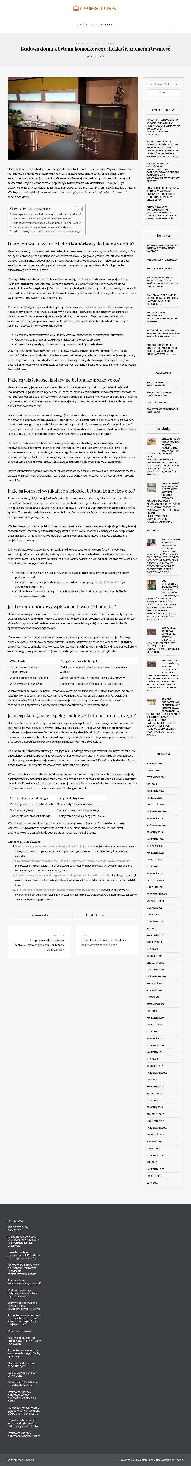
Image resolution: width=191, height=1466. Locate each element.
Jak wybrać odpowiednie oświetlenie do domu (23, 1384)
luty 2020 (152, 1031)
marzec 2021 (154, 942)
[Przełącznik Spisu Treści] (77, 209)
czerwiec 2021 (155, 921)
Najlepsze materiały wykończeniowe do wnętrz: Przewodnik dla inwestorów (162, 282)
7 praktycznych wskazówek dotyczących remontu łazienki (162, 317)
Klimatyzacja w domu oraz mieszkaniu (161, 394)
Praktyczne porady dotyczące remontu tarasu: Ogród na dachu (24, 1293)
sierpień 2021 (154, 907)
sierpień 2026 (154, 763)
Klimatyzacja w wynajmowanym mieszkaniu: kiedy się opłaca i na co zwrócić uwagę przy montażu (162, 212)
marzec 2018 (154, 1093)
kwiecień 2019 (155, 1052)
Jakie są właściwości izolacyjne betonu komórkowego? (42, 218)
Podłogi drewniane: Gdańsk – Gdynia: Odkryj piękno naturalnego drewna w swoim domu (162, 349)
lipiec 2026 (153, 770)
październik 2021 (157, 894)
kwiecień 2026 (155, 790)
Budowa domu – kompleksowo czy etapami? (24, 1282)
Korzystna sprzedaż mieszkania (169, 631)
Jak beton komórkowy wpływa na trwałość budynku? (41, 227)
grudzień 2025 (155, 804)
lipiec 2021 (153, 914)
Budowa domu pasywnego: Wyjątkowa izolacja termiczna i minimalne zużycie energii (163, 547)
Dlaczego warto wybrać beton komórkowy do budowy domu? (46, 214)
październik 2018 (157, 1072)
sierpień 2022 (154, 845)
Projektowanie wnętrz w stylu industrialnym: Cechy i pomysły (24, 1353)
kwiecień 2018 (155, 1086)
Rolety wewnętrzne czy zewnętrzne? (22, 1374)
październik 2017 (157, 1127)
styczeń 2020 (155, 1038)
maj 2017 (152, 1162)
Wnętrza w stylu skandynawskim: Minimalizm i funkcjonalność (55, 846)
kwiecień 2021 (155, 935)
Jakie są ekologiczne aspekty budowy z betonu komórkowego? (47, 231)
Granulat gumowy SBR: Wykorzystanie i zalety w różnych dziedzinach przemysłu (23, 1241)
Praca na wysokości (20, 1331)
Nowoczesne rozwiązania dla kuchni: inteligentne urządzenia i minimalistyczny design (23, 1269)
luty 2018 (152, 1100)
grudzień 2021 (155, 880)
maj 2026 (152, 784)
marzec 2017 (154, 1175)
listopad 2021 (155, 887)
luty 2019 (152, 1059)
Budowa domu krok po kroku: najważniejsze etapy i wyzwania (24, 1340)
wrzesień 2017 (155, 1134)
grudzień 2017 (155, 1114)
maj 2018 (152, 1079)
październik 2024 (157, 825)
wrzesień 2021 (155, 900)
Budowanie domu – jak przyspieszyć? (21, 1364)
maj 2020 (152, 1010)
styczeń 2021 (155, 955)
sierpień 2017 (154, 1141)
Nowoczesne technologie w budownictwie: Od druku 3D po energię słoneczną (24, 1410)
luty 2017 (152, 1182)
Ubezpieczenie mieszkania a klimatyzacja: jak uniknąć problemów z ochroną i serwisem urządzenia (163, 194)
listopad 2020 (155, 969)
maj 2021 (152, 928)
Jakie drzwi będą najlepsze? (18, 1228)
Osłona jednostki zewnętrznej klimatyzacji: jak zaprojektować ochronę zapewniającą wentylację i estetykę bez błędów (163, 172)
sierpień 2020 (154, 990)
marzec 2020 (154, 1024)
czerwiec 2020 (155, 1004)
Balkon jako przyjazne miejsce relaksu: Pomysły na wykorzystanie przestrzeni (162, 299)
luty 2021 (152, 949)
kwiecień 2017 (155, 1169)
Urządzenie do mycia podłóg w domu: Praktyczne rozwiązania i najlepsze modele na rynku (163, 447)
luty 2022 (152, 866)
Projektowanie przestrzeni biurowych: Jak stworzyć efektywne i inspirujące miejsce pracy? (24, 1320)
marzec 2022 (154, 859)
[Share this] (86, 914)
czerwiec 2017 (155, 1155)
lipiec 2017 (153, 1148)
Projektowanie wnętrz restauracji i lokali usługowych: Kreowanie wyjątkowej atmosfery (72, 861)
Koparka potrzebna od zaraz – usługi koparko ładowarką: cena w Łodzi (23, 1423)
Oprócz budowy (157, 402)
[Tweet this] (91, 914)
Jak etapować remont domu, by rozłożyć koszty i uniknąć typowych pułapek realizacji (163, 492)
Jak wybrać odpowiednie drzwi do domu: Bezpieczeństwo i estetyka (24, 1305)
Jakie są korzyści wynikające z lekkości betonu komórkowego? (46, 222)
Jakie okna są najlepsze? (162, 259)
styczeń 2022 (155, 873)
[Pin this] (102, 914)
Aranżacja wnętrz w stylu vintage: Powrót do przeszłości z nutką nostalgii (63, 875)
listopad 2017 (155, 1120)
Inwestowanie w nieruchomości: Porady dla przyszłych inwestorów (24, 1255)
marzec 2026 (154, 797)
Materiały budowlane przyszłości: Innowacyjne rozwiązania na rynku (163, 333)
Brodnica (153, 530)
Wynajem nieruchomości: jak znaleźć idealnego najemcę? (163, 248)
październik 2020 (157, 976)
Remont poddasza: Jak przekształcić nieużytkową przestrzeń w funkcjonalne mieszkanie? (163, 706)
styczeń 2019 (155, 1065)
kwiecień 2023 (155, 839)
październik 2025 (157, 811)
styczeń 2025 (155, 818)
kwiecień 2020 (155, 1017)
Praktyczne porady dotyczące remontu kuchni (24, 1434)
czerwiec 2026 (155, 777)
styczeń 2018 (155, 1107)
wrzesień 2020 (155, 983)
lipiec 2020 (153, 997)
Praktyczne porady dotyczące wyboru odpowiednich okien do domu (22, 1396)
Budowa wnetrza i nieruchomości (95, 44)
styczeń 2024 (155, 832)
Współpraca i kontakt (95, 24)
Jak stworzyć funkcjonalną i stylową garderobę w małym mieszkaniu (59, 889)
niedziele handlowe (159, 268)
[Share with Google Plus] (97, 914)
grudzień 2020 (155, 962)
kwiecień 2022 (155, 852)
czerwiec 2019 (155, 1045)
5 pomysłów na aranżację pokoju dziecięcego (170, 665)
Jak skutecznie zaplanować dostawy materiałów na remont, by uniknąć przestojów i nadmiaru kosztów (163, 591)
